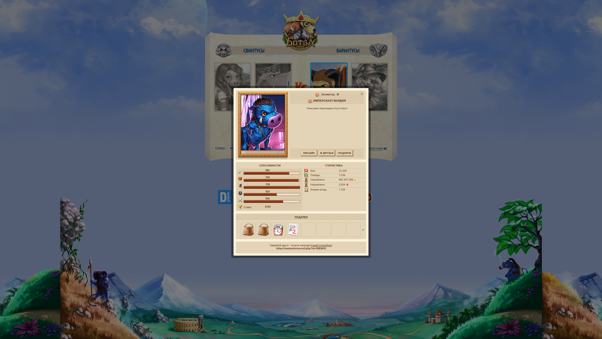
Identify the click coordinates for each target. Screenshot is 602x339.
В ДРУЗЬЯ (326, 153)
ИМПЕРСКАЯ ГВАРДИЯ (329, 100)
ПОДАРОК (344, 153)
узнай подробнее (321, 245)
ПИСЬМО (309, 153)
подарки (301, 217)
